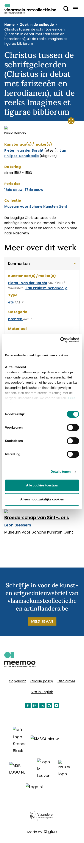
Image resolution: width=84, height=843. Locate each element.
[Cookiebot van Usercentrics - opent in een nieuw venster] (60, 340)
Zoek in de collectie (37, 24)
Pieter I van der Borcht (24, 150)
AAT (18, 302)
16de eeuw (13, 189)
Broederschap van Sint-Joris (36, 517)
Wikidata (14, 288)
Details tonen (61, 471)
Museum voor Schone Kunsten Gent (35, 206)
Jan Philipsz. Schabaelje (35, 153)
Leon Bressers (17, 525)
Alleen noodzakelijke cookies (42, 499)
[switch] (73, 427)
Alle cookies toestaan (42, 485)
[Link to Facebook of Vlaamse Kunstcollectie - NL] (28, 705)
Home (9, 24)
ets (11, 302)
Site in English (42, 691)
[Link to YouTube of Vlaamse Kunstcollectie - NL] (56, 705)
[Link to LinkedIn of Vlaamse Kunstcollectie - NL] (42, 705)
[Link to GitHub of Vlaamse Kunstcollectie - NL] (49, 705)
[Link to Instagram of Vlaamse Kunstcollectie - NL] (35, 705)
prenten (15, 319)
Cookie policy (41, 681)
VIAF (51, 283)
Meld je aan (42, 621)
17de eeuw (34, 189)
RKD (60, 283)
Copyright (17, 681)
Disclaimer (66, 681)
